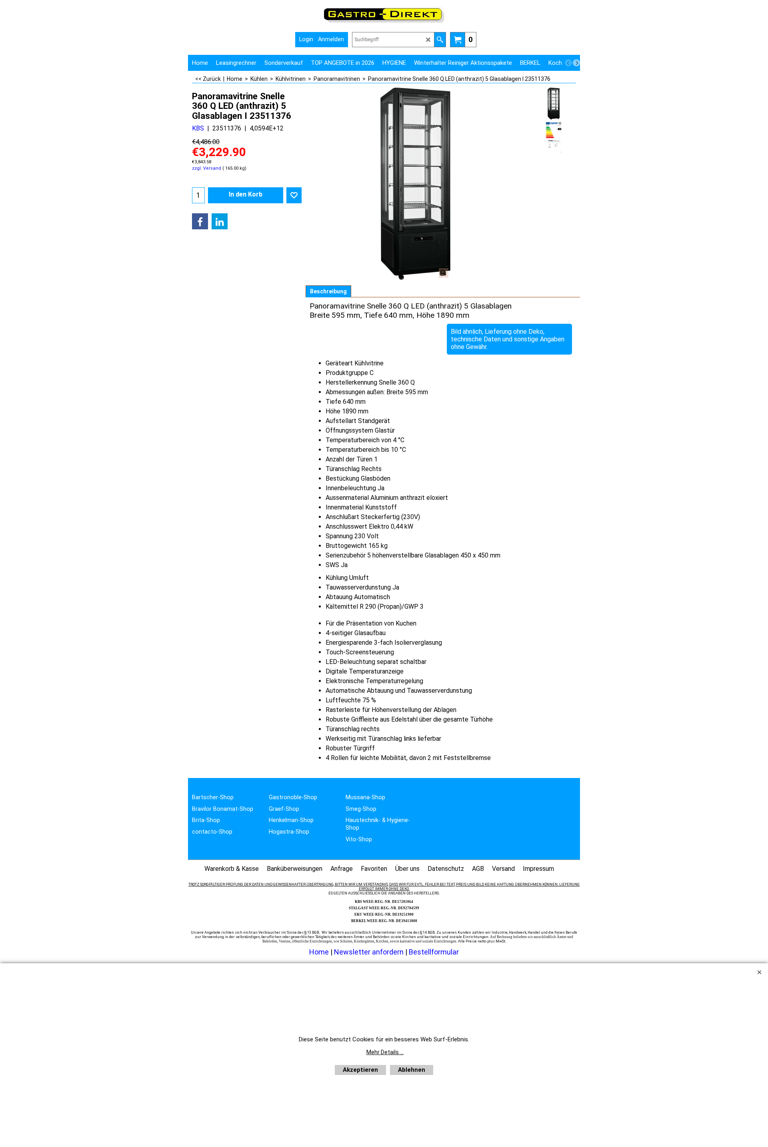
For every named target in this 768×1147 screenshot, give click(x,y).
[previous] (568, 62)
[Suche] (440, 39)
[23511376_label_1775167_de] (554, 138)
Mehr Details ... (385, 1052)
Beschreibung (328, 291)
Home (319, 952)
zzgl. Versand (206, 168)
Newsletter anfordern (369, 952)
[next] (576, 62)
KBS (198, 128)
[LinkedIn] (220, 221)
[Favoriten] (294, 195)
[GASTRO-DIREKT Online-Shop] (384, 22)
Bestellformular (434, 952)
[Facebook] (200, 221)
